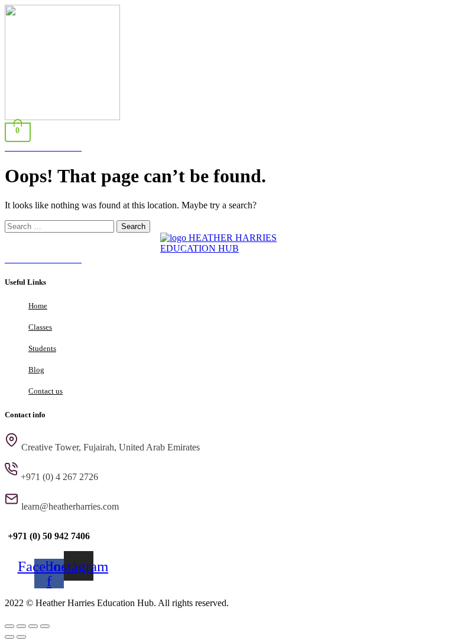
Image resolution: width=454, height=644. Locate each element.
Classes (40, 327)
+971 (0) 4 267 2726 (59, 477)
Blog (36, 369)
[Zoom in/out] (9, 626)
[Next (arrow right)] (21, 637)
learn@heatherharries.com (70, 506)
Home (37, 305)
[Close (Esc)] (45, 626)
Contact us (45, 391)
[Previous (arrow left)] (9, 637)
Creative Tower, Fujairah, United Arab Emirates (110, 447)
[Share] (33, 626)
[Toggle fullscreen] (21, 626)
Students (42, 348)
